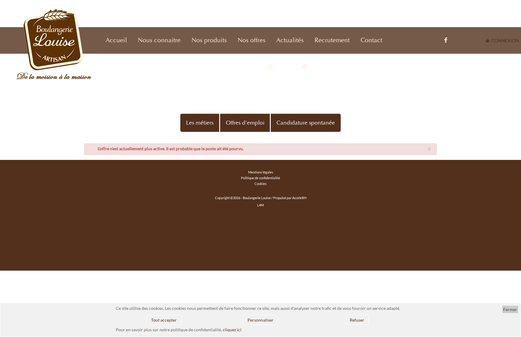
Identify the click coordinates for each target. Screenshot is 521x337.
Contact (371, 40)
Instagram (259, 67)
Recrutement (332, 40)
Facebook (433, 40)
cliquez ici (232, 329)
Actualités (290, 40)
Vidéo (401, 40)
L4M (260, 205)
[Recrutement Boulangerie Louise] (38, 46)
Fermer (510, 309)
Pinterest (295, 67)
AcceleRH (299, 198)
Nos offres (251, 40)
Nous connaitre (159, 40)
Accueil (116, 40)
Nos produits (209, 40)
